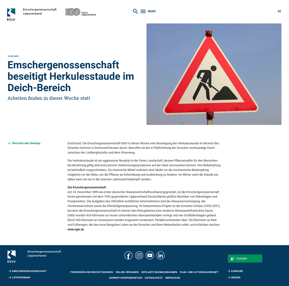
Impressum (172, 277)
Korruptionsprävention (125, 277)
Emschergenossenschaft (29, 271)
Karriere (237, 271)
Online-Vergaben (127, 272)
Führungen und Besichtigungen (91, 272)
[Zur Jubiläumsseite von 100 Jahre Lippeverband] (81, 12)
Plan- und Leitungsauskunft (199, 272)
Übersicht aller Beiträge (26, 143)
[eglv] (38, 14)
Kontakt (241, 258)
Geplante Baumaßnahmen (159, 272)
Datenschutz (154, 277)
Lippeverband (21, 277)
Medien (235, 277)
